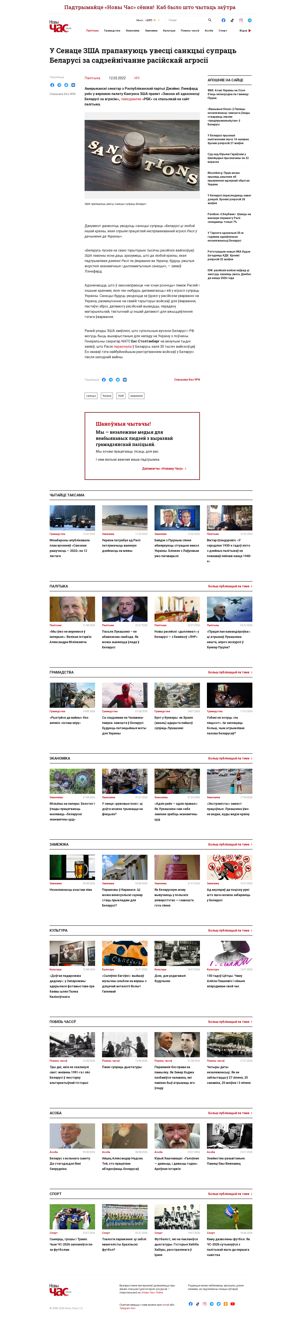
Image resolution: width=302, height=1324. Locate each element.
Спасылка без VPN (62, 94)
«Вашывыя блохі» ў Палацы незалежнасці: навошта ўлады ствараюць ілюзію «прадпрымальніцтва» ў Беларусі (229, 116)
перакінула (123, 346)
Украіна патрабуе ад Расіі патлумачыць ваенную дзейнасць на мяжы (121, 545)
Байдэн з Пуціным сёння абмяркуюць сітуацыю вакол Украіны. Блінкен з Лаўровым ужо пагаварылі (176, 548)
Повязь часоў (190, 30)
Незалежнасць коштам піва (71, 889)
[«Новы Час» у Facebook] (223, 20)
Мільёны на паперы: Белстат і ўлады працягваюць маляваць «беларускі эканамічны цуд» (72, 811)
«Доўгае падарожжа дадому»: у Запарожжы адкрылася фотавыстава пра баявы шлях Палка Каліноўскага (72, 986)
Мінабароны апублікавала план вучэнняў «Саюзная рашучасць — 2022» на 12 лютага (70, 548)
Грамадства (112, 30)
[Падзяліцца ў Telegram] (59, 85)
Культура (169, 30)
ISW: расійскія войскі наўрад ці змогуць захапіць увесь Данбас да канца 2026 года (229, 274)
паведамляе (131, 99)
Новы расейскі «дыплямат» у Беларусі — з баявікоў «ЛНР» (176, 634)
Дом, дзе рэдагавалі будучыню (170, 978)
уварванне (136, 395)
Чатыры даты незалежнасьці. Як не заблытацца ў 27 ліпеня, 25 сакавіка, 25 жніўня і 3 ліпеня (229, 1075)
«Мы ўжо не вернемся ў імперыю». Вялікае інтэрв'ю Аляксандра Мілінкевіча (71, 637)
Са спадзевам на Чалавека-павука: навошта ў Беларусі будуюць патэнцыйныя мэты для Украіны (124, 725)
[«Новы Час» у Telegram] (249, 20)
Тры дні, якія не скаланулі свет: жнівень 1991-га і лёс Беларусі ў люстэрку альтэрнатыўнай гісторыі (70, 1075)
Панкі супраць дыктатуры (122, 1067)
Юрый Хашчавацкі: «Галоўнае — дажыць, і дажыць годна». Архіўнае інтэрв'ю (176, 1163)
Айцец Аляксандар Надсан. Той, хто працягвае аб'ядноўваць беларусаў (122, 1163)
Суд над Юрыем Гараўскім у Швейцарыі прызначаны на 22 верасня (228, 158)
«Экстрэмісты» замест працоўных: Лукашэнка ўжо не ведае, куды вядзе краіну (228, 809)
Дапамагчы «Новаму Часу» (162, 468)
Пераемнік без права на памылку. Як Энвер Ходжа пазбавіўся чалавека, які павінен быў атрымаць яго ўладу (174, 1077)
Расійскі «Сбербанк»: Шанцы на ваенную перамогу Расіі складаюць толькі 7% (229, 218)
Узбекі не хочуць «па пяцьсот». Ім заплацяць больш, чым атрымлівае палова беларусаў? (226, 725)
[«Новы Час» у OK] (225, 1303)
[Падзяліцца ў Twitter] (66, 85)
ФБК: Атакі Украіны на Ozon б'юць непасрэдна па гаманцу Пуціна (228, 94)
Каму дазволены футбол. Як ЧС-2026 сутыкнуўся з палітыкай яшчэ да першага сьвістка (228, 1247)
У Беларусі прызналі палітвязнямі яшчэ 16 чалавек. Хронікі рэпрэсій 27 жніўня (229, 139)
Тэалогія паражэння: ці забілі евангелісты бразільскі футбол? (124, 1244)
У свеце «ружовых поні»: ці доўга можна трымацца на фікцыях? (122, 809)
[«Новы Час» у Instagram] (241, 20)
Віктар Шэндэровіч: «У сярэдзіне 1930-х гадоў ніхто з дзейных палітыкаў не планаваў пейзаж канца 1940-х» (229, 550)
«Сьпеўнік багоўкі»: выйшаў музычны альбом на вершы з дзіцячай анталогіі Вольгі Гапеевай (124, 983)
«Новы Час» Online (152, 1292)
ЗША (121, 395)
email (166, 1304)
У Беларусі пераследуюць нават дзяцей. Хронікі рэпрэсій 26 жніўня (229, 199)
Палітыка (92, 30)
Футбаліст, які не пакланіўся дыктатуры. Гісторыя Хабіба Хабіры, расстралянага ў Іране (176, 1247)
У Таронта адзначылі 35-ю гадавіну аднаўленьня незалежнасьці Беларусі (226, 236)
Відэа (243, 30)
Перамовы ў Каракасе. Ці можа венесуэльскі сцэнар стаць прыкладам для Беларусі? (122, 897)
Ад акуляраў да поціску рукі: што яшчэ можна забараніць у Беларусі (228, 895)
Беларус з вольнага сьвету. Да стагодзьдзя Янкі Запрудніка (70, 1163)
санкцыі (91, 395)
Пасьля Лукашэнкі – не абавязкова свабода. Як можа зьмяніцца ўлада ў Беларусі (120, 639)
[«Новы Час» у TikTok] (232, 20)
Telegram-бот (128, 1308)
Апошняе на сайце (225, 80)
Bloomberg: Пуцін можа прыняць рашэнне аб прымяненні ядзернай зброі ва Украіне (229, 178)
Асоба (209, 30)
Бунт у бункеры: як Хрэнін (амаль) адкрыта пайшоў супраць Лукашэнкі (173, 723)
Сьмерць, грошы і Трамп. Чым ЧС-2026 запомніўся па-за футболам (71, 1244)
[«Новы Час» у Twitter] (218, 1303)
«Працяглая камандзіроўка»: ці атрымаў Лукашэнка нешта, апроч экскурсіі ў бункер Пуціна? (229, 639)
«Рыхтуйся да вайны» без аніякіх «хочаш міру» (69, 720)
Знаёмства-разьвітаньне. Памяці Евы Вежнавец (226, 1160)
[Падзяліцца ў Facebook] (52, 85)
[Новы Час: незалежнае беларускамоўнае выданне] (64, 24)
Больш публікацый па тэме (228, 586)
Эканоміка (132, 30)
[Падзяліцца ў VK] (73, 85)
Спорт (223, 30)
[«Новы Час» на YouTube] (232, 1303)
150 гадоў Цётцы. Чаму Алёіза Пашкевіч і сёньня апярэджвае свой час (226, 981)
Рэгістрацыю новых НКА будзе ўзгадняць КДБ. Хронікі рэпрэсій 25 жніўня (229, 255)
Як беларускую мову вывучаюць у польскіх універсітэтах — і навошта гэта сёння (174, 897)
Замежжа (151, 30)
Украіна (106, 395)
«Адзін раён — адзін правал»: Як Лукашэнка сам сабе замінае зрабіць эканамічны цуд (176, 811)
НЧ (136, 78)
